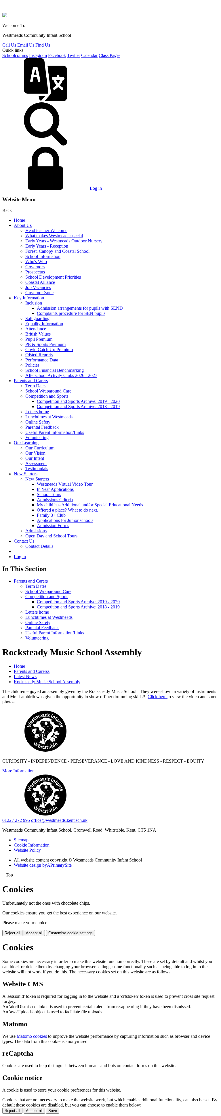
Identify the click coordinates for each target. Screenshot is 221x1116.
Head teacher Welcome (46, 230)
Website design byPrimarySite (43, 865)
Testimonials (36, 468)
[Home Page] (4, 15)
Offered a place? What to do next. (67, 510)
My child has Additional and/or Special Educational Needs (90, 504)
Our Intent (34, 458)
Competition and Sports (46, 396)
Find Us (42, 45)
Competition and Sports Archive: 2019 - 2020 (78, 401)
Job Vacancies (38, 287)
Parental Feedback (42, 427)
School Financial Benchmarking (54, 370)
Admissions (36, 530)
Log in (96, 188)
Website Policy (27, 850)
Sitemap (21, 839)
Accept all (34, 933)
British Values (38, 334)
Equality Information (44, 323)
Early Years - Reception (46, 246)
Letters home (37, 411)
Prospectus (35, 271)
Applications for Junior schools (65, 520)
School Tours (49, 494)
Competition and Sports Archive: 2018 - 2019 (78, 406)
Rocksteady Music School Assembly (47, 681)
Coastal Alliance (40, 282)
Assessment (36, 463)
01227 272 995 (16, 820)
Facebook (57, 55)
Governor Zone (39, 292)
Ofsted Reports (39, 354)
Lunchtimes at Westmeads (49, 416)
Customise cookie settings (70, 933)
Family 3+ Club (51, 515)
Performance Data (41, 359)
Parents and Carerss (31, 671)
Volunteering (37, 437)
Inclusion (33, 302)
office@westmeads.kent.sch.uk (59, 820)
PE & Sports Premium (45, 344)
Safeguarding (37, 318)
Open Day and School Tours (51, 535)
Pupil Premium (38, 339)
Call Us (9, 45)
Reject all (12, 933)
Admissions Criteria (55, 499)
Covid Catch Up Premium (49, 349)
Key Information (29, 297)
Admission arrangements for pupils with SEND (80, 308)
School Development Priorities (53, 277)
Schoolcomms (15, 55)
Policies (32, 365)
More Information (18, 770)
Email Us (25, 45)
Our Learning (26, 442)
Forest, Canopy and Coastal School (57, 251)
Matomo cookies (32, 1036)
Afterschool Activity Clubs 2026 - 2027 (61, 375)
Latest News (25, 676)
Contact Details (39, 546)
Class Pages (109, 55)
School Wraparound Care (48, 390)
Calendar (89, 55)
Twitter (73, 55)
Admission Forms (53, 525)
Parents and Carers (31, 380)
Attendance (35, 328)
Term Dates (35, 385)
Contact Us (24, 541)
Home (19, 220)
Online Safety (37, 422)
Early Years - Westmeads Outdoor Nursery (63, 240)
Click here (157, 696)
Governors (35, 266)
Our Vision (35, 453)
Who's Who (36, 261)
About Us (23, 225)
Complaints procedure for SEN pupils (71, 313)
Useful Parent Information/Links (54, 432)
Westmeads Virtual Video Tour (65, 484)
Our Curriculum (39, 447)
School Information (42, 256)
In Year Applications (55, 489)
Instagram (38, 55)
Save (52, 1111)
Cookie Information (31, 845)
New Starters (25, 473)
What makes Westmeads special (54, 235)
